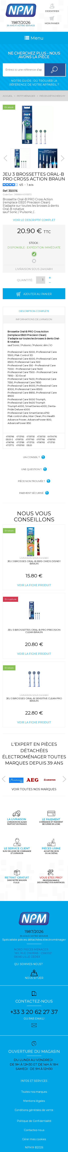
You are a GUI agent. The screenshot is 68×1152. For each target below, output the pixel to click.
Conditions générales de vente (34, 1110)
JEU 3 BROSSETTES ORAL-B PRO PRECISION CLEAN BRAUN (34, 631)
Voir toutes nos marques (34, 789)
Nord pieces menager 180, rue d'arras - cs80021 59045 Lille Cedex (33, 953)
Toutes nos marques (34, 1091)
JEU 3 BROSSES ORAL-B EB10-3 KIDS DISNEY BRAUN (34, 562)
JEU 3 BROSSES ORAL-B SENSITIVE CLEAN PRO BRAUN (34, 699)
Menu (36, 38)
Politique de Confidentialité (34, 1121)
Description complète (34, 311)
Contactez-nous (34, 1130)
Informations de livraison (34, 319)
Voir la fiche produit (34, 585)
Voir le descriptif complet (34, 220)
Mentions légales (34, 1101)
